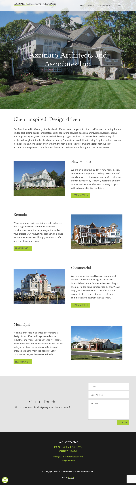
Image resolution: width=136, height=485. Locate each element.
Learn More (79, 195)
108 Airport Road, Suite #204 (68, 447)
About (91, 5)
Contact (118, 5)
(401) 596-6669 (68, 460)
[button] (5, 480)
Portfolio (103, 5)
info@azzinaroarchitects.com (68, 456)
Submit (123, 422)
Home (81, 5)
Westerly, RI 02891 (68, 450)
